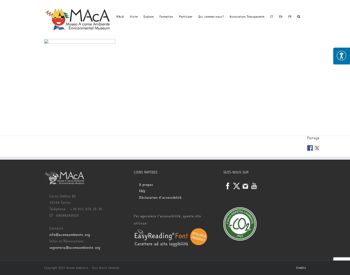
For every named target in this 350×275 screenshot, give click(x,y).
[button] (298, 16)
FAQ (142, 191)
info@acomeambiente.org (69, 234)
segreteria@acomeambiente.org (74, 247)
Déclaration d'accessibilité (160, 197)
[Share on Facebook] (310, 148)
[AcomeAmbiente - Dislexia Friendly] (171, 230)
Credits (301, 268)
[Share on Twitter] (317, 148)
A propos (146, 184)
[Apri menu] (341, 56)
